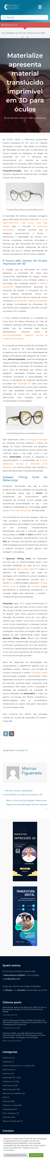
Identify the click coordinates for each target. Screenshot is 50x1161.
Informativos (8, 1085)
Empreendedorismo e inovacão (17, 1065)
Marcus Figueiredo (37, 118)
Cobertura (7, 1058)
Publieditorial (8, 1109)
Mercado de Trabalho (12, 1093)
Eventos (6, 1073)
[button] (22, 37)
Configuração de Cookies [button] (15, 1155)
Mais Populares (9, 1089)
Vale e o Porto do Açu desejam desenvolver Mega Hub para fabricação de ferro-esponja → (26, 801)
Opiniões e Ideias (10, 1105)
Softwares (7, 1117)
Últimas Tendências (11, 1121)
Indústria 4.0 (8, 1081)
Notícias (6, 1101)
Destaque (7, 1062)
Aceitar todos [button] (36, 1155)
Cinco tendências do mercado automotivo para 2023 (23, 33)
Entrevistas (8, 1069)
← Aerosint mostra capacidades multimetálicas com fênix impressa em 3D (23, 791)
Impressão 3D (21, 750)
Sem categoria (9, 1113)
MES (5, 1097)
